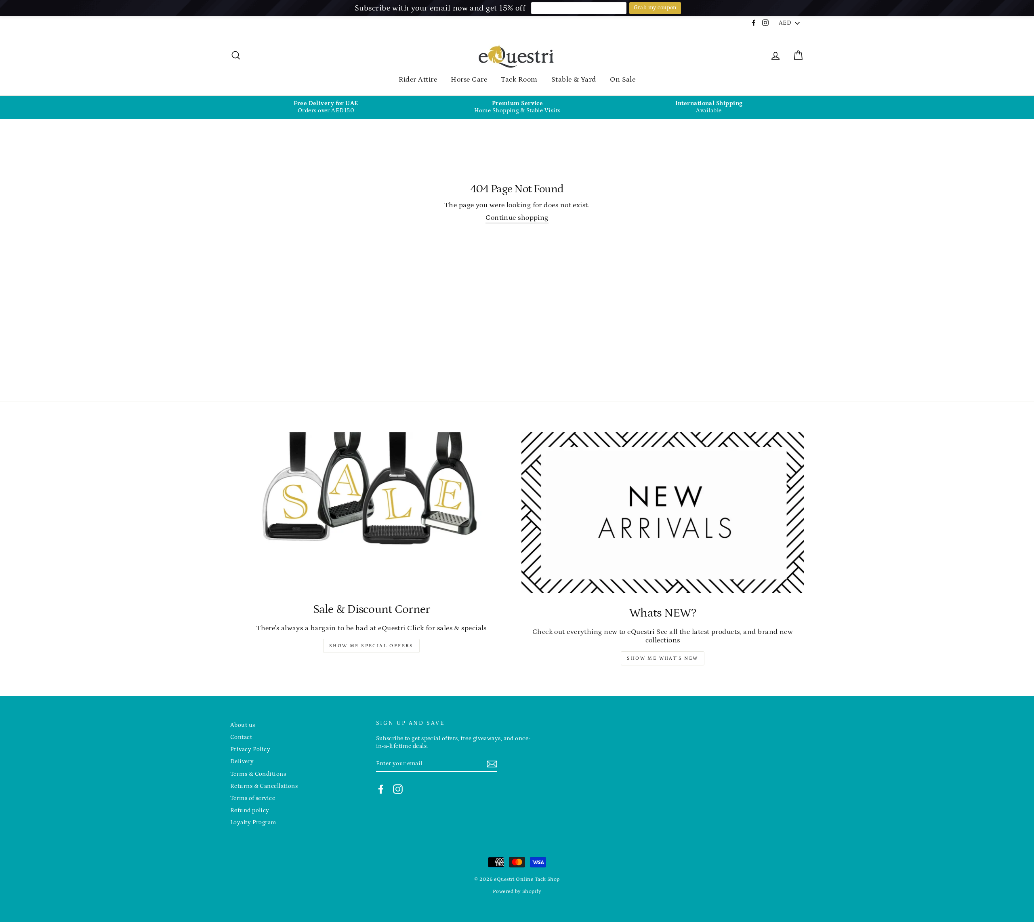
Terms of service (252, 798)
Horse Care (469, 80)
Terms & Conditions (258, 773)
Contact (241, 737)
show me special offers (371, 645)
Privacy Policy (250, 749)
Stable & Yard (573, 80)
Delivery (242, 761)
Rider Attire (418, 80)
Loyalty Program (253, 822)
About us (242, 725)
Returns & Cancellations (264, 786)
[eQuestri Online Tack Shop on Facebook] (381, 789)
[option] (326, 107)
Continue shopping (517, 218)
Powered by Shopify (517, 891)
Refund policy (249, 810)
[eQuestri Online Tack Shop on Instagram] (398, 789)
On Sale (622, 80)
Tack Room (519, 80)
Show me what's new (662, 658)
